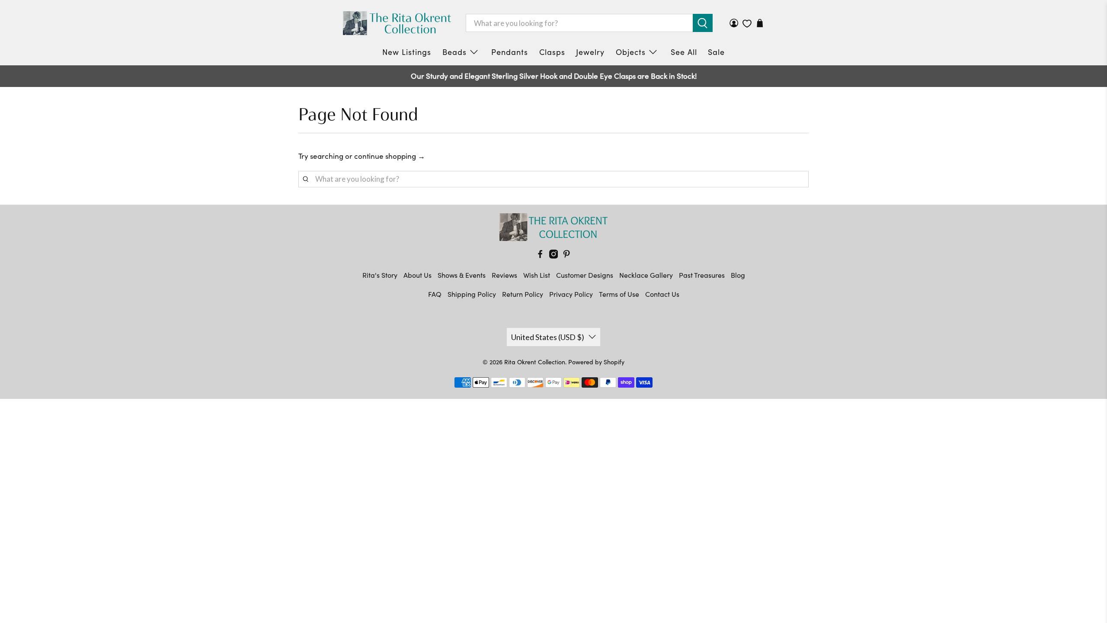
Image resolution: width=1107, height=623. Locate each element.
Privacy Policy (571, 294)
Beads (454, 52)
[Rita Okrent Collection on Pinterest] (566, 255)
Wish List (536, 274)
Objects (631, 52)
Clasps (552, 52)
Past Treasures (702, 274)
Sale (716, 52)
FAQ (435, 294)
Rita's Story (379, 274)
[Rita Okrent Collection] (397, 23)
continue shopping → (389, 156)
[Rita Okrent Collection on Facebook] (540, 255)
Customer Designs (584, 274)
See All (684, 52)
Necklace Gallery (646, 274)
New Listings (406, 52)
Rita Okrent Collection (534, 362)
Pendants (509, 52)
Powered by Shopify (596, 362)
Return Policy (522, 294)
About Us (417, 274)
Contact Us (662, 294)
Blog (738, 274)
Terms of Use (619, 294)
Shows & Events (462, 274)
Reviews (504, 274)
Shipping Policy (472, 294)
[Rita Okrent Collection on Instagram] (553, 255)
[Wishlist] (747, 23)
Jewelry (590, 52)
